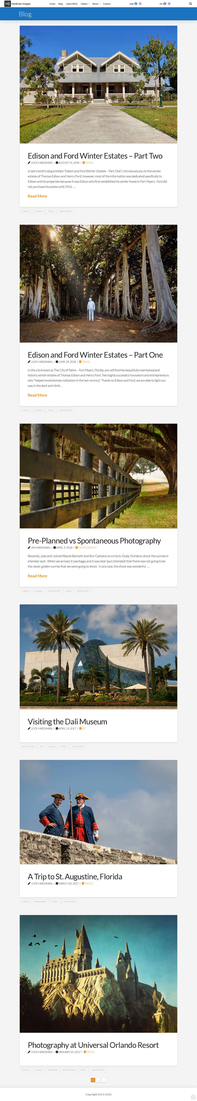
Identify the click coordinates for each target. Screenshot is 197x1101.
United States (65, 211)
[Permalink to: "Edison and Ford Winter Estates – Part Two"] (98, 84)
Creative (26, 1070)
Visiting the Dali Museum (67, 721)
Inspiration (52, 1070)
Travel (89, 162)
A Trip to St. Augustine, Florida (75, 876)
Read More (37, 196)
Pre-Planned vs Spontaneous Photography (94, 540)
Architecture (28, 746)
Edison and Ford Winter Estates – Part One (95, 354)
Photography (87, 547)
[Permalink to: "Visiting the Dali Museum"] (98, 656)
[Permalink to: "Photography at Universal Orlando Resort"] (98, 974)
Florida (25, 211)
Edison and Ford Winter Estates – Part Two (95, 155)
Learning (38, 211)
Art (83, 728)
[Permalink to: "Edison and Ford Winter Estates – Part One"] (98, 284)
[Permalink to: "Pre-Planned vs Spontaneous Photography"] (98, 476)
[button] (190, 4)
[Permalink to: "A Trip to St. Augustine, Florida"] (98, 812)
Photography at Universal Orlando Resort (93, 1044)
